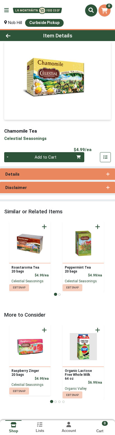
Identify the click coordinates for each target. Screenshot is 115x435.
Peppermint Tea (78, 269)
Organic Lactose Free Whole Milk (78, 375)
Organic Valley (76, 389)
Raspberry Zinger (25, 373)
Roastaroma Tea (25, 269)
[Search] (91, 10)
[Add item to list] (105, 157)
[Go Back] (17, 35)
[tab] (55, 294)
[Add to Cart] (44, 227)
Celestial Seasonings (27, 281)
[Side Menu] (6, 10)
